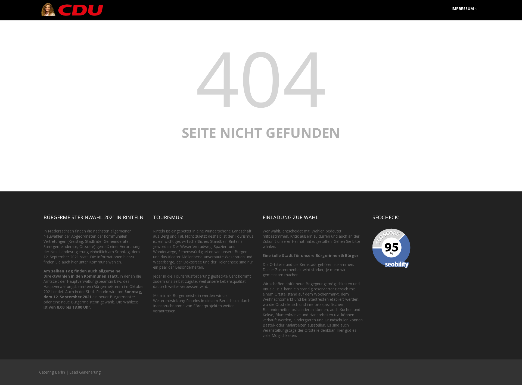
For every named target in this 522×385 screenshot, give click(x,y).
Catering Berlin (52, 372)
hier (74, 262)
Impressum (463, 8)
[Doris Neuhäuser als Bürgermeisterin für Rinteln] (71, 17)
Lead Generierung (85, 372)
